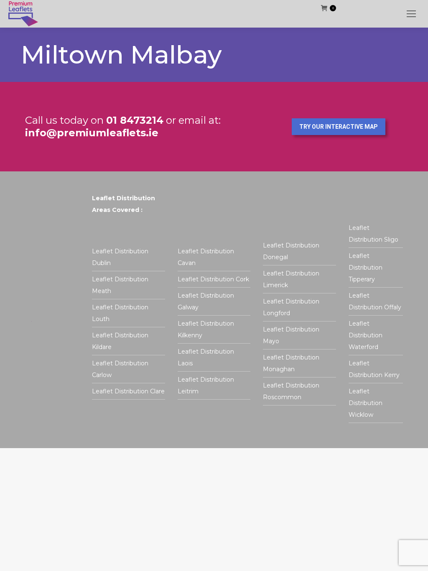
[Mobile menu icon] (411, 13)
